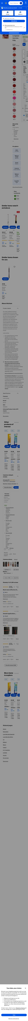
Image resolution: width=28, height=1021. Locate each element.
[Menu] (2, 3)
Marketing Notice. (20, 1008)
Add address (14, 21)
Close (14, 1015)
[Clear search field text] (19, 3)
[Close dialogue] (25, 988)
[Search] (21, 3)
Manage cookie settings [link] (14, 1018)
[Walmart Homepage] (6, 3)
